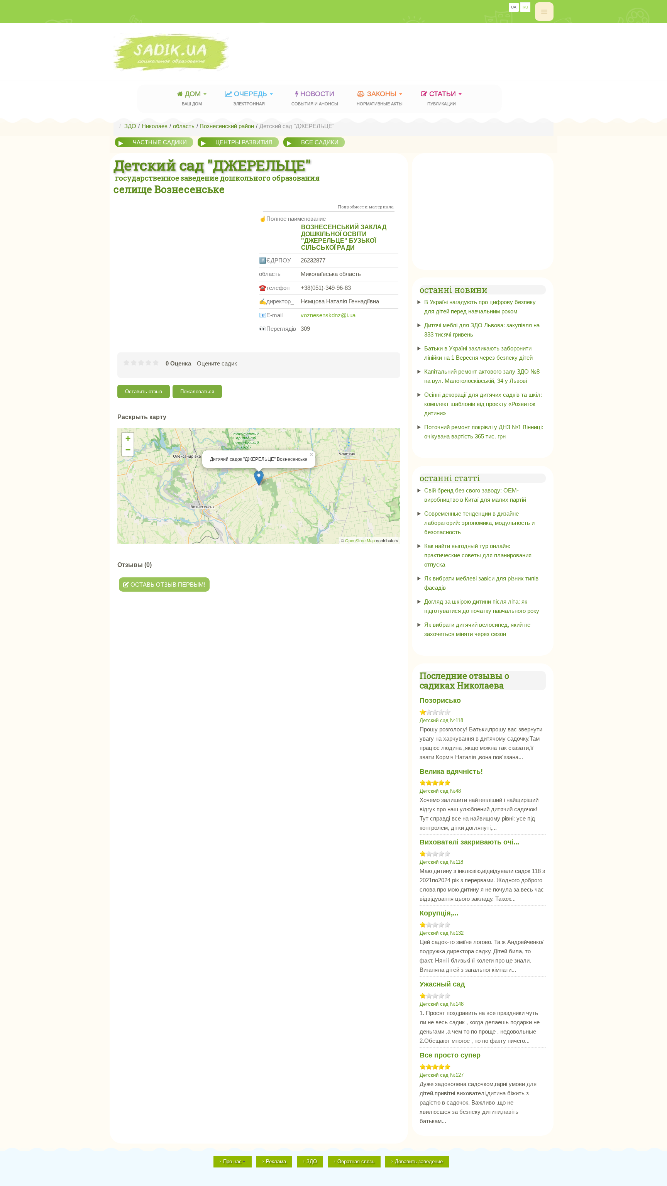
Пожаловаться (197, 391)
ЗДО (311, 1161)
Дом (192, 98)
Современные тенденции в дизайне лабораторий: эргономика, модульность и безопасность (479, 522)
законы (380, 98)
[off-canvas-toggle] (544, 11)
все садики (320, 142)
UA (513, 7)
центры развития (244, 142)
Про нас (232, 1161)
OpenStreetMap (360, 540)
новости (314, 98)
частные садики (160, 142)
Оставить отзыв (143, 391)
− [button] (127, 450)
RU (525, 7)
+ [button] (127, 438)
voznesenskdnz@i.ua (328, 315)
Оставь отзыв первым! (167, 584)
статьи (442, 98)
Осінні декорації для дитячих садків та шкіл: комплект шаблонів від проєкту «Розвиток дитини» (483, 403)
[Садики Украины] (193, 52)
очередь (251, 98)
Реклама (276, 1161)
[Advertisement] (413, 48)
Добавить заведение (419, 1161)
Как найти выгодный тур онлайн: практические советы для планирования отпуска (478, 555)
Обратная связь (355, 1161)
